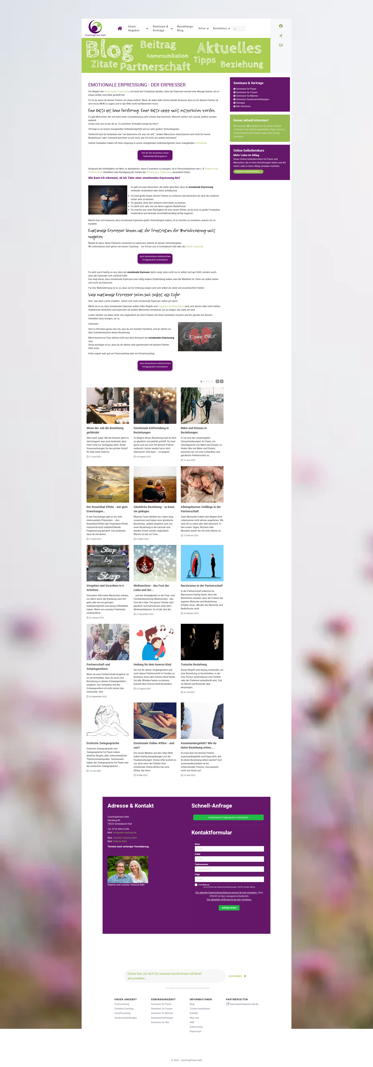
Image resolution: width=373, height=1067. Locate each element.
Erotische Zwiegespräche (103, 743)
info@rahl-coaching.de (125, 832)
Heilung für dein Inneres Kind (152, 664)
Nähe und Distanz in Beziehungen (194, 430)
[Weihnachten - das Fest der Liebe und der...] (155, 563)
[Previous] (217, 381)
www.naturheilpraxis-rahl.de (244, 1004)
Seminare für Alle (160, 1022)
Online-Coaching (194, 246)
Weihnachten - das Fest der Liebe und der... (151, 588)
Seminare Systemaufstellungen (252, 99)
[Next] (222, 381)
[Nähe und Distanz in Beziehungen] (202, 405)
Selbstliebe (201, 143)
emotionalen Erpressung (117, 91)
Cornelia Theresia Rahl (125, 837)
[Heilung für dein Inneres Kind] (155, 642)
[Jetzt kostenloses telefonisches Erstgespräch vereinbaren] (155, 263)
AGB (192, 1022)
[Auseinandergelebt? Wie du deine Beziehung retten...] (202, 720)
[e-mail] (281, 45)
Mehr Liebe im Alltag (246, 155)
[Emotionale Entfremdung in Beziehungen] (155, 405)
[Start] (121, 28)
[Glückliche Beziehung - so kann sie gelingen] (155, 484)
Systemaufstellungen (126, 1017)
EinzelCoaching (123, 1013)
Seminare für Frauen (246, 92)
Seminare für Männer (247, 96)
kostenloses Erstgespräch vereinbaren (228, 817)
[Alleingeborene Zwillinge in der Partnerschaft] (202, 484)
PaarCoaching (122, 1004)
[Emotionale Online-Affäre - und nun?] (155, 720)
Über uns (194, 1017)
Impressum (195, 1031)
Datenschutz (196, 1027)
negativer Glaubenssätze (171, 306)
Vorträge (240, 102)
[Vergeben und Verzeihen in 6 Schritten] (108, 563)
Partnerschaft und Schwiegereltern (98, 666)
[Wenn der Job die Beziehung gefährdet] (108, 405)
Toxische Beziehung (194, 664)
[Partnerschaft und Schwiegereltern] (108, 642)
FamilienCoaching (124, 1008)
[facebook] (281, 26)
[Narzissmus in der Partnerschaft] (202, 563)
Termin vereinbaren (200, 1008)
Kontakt (194, 1013)
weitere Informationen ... (248, 171)
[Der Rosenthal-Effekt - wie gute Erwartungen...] (108, 484)
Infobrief (254, 126)
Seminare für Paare (246, 89)
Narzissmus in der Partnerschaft (202, 586)
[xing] (281, 35)
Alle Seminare (243, 106)
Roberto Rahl (120, 841)
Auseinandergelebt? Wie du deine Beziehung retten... (198, 745)
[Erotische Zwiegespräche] (108, 720)
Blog (192, 1004)
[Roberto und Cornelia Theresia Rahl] (128, 869)
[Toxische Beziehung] (202, 642)
